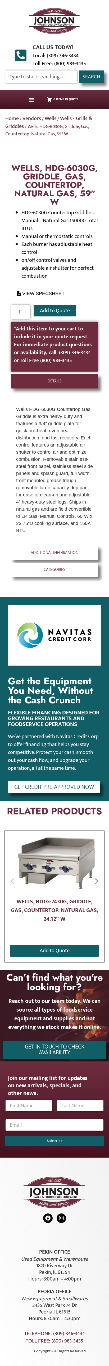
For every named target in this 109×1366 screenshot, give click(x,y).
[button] (32, 99)
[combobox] (41, 76)
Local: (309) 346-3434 (56, 55)
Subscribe (54, 1141)
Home (12, 118)
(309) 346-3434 (75, 352)
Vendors (31, 118)
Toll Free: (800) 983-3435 (59, 63)
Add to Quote (55, 310)
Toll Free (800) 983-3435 (46, 360)
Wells (50, 118)
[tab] (54, 381)
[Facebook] (48, 1218)
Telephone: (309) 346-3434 (54, 1333)
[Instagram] (61, 1218)
